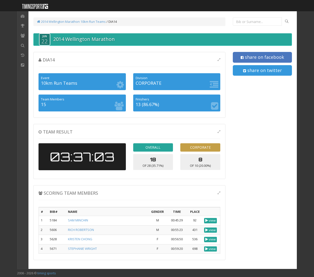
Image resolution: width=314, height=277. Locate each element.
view (212, 220)
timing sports (46, 273)
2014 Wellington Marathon (60, 21)
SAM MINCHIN (78, 220)
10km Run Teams (93, 21)
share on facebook (264, 57)
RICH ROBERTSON (81, 230)
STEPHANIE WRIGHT (82, 248)
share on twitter (264, 70)
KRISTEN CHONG (80, 239)
